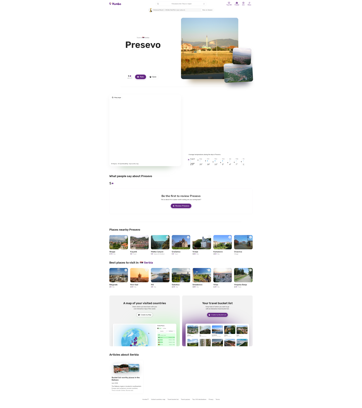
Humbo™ (145, 399)
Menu (249, 5)
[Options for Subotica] (188, 270)
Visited (237, 5)
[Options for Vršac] (229, 270)
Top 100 (229, 5)
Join (243, 5)
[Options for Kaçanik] (146, 237)
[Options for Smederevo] (209, 270)
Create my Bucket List (218, 315)
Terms (218, 399)
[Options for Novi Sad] (146, 270)
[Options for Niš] (167, 270)
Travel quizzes (185, 399)
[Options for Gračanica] (188, 237)
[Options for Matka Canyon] (167, 237)
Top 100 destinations (199, 399)
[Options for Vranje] (209, 237)
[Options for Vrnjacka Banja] (250, 270)
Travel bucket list (173, 399)
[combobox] (181, 4)
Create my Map (146, 315)
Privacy (211, 399)
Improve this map (134, 164)
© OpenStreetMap (123, 164)
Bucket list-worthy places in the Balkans (126, 378)
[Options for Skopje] (126, 237)
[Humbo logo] (115, 3)
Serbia (145, 38)
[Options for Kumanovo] (229, 237)
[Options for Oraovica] (250, 237)
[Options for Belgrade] (126, 270)
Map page (117, 97)
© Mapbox (114, 164)
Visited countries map (158, 399)
